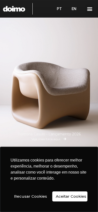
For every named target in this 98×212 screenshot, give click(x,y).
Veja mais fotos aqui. (46, 139)
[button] (89, 9)
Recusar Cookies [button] (30, 196)
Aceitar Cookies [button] (71, 196)
